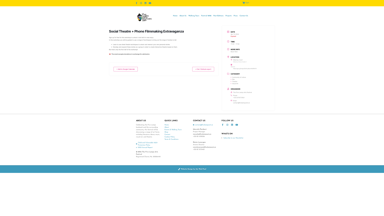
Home (175, 16)
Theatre (234, 81)
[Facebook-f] (136, 3)
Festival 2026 (206, 16)
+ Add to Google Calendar (125, 69)
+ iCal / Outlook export (203, 69)
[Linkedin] (145, 3)
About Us (183, 16)
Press (236, 16)
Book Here (234, 51)
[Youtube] (150, 3)
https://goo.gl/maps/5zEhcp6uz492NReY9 (244, 68)
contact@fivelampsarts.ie (241, 103)
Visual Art (235, 83)
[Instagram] (141, 3)
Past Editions (218, 16)
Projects (229, 16)
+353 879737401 (239, 97)
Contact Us (244, 16)
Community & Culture (239, 77)
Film (233, 79)
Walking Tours (193, 16)
